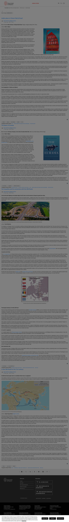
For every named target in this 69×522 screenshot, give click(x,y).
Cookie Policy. (24, 520)
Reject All (52, 518)
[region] (34, 518)
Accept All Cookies (60, 518)
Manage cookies (45, 518)
